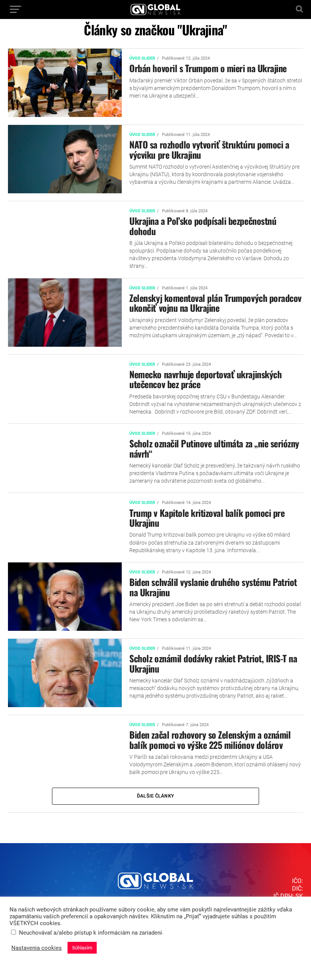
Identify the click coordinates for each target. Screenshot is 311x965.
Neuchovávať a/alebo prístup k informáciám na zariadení (90, 932)
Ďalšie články (155, 796)
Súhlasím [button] (82, 948)
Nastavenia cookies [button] (36, 947)
